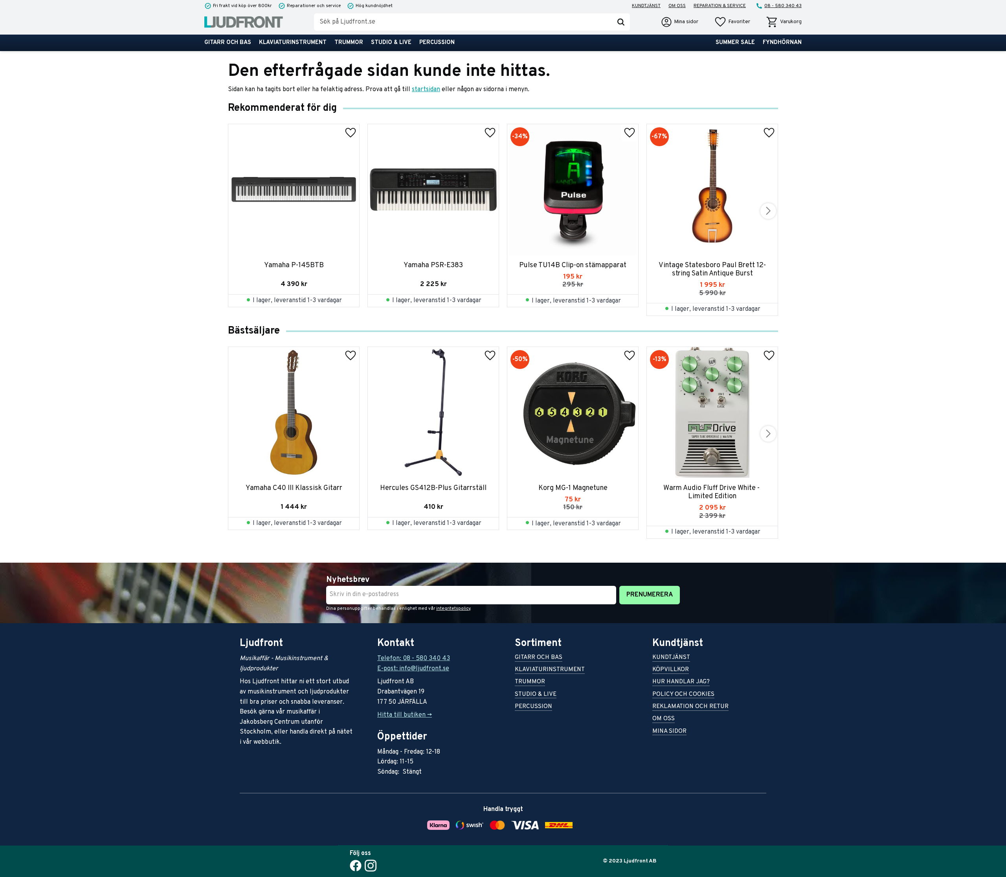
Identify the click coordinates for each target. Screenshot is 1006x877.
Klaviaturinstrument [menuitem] (293, 42)
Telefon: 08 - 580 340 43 (413, 658)
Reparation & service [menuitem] (720, 6)
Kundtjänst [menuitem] (646, 6)
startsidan (426, 90)
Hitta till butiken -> (404, 715)
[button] (732, 22)
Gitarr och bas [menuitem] (227, 42)
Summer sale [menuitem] (735, 42)
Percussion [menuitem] (437, 42)
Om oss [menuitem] (677, 6)
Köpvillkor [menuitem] (670, 670)
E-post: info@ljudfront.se (413, 669)
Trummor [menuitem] (348, 42)
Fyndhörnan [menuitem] (782, 42)
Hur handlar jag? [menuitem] (681, 682)
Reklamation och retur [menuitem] (690, 707)
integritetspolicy (453, 608)
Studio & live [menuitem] (391, 42)
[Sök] (621, 22)
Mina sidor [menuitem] (669, 731)
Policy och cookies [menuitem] (683, 695)
